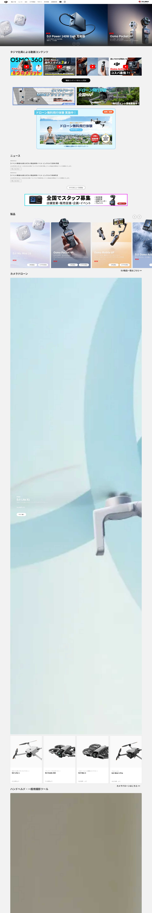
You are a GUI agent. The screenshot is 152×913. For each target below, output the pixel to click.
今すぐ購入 (21, 514)
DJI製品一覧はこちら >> (131, 270)
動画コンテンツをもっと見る (76, 80)
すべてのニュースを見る (76, 188)
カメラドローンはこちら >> (128, 786)
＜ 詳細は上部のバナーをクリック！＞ (76, 146)
